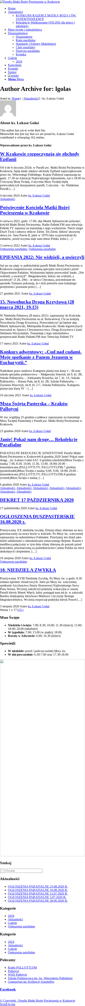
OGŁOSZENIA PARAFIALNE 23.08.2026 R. (38, 886)
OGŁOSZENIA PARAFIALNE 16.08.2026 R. (38, 890)
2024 (11, 915)
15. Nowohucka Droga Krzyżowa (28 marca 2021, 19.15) (37, 304)
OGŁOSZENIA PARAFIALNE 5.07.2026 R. (37, 897)
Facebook (8, 989)
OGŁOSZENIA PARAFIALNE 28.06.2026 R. (38, 900)
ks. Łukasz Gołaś (39, 195)
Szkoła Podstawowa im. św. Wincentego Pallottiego (40, 978)
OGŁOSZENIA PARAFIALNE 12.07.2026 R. (38, 893)
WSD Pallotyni (17, 974)
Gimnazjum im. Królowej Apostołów (31, 981)
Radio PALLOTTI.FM (22, 967)
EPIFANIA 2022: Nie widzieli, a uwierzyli (42, 257)
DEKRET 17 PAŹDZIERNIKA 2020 (37, 500)
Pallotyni (13, 971)
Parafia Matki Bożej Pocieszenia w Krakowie (46, 1000)
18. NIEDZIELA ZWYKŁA (28, 570)
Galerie (12, 923)
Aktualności (7, 199)
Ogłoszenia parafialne (13, 249)
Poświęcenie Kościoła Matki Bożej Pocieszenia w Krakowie (35, 210)
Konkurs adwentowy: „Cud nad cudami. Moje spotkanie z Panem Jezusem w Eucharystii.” (40, 357)
